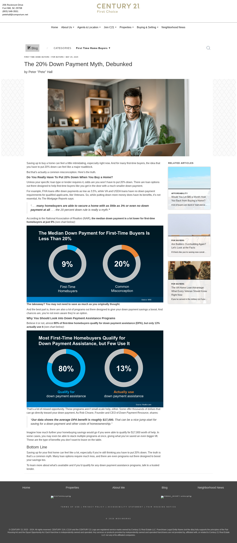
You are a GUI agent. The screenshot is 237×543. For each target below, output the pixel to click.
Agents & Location (89, 29)
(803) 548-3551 (10, 11)
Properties (127, 29)
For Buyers (57, 57)
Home (54, 27)
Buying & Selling (148, 29)
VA (106, 191)
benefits (147, 195)
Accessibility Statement (125, 507)
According (32, 218)
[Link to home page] (118, 11)
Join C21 (111, 29)
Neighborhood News (173, 27)
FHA (44, 191)
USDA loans (121, 191)
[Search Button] (208, 48)
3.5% (94, 191)
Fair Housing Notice (161, 507)
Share (232, 63)
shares (154, 412)
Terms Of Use (70, 507)
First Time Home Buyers (36, 57)
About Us (68, 29)
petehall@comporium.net (15, 14)
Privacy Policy (94, 507)
